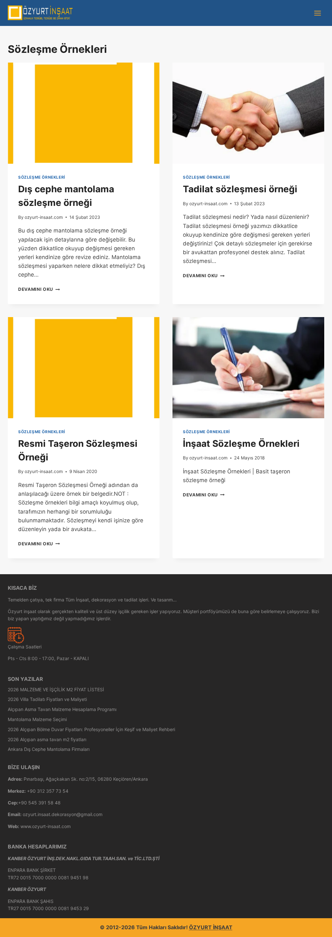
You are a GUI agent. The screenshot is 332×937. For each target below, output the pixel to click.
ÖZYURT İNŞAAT (210, 927)
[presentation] (84, 113)
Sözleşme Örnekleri (41, 177)
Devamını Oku (39, 289)
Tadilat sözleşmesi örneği (240, 189)
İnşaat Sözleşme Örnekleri (241, 443)
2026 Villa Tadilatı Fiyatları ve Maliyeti (47, 699)
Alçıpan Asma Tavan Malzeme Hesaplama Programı (62, 709)
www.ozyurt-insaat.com (45, 826)
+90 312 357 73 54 (47, 791)
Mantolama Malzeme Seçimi (37, 719)
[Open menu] (317, 13)
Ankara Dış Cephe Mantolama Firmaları (48, 749)
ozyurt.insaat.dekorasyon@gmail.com (62, 814)
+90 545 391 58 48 (39, 802)
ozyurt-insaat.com (44, 217)
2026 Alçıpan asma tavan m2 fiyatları (47, 739)
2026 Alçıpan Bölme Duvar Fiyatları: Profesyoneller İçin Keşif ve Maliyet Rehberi (91, 729)
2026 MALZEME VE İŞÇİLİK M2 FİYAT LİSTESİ (56, 689)
